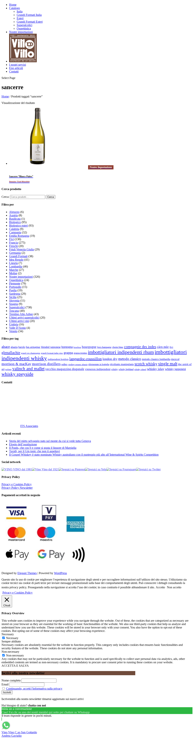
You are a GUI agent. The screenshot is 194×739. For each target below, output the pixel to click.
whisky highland (126, 369)
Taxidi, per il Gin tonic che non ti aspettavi (34, 451)
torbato (8, 369)
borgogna (67, 347)
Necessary (12, 638)
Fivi (11, 239)
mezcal (175, 359)
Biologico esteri (18, 225)
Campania (15, 232)
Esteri (20, 18)
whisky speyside (17, 374)
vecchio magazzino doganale (64, 369)
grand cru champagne (30, 353)
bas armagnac (33, 347)
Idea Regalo (16, 259)
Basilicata (15, 218)
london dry (109, 359)
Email (5, 684)
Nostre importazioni (21, 32)
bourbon (77, 347)
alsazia (14, 346)
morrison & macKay (16, 364)
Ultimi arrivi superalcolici (24, 317)
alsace (6, 347)
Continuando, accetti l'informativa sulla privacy (34, 688)
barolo (21, 346)
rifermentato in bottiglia (98, 364)
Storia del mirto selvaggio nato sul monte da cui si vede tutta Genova (50, 441)
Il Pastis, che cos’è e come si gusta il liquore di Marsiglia (42, 447)
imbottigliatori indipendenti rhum (121, 352)
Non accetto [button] (174, 587)
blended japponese (51, 346)
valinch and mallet (28, 368)
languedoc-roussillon (85, 359)
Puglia (13, 290)
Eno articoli (16, 68)
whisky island (140, 369)
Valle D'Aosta (17, 327)
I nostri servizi (17, 64)
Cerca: (5, 196)
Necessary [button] (8, 634)
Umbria (13, 324)
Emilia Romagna (19, 235)
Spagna (13, 304)
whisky (114, 369)
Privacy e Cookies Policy (17, 484)
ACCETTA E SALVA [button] (15, 665)
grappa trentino (80, 353)
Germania (15, 252)
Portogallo (15, 286)
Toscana (14, 310)
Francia (13, 242)
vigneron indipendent (97, 369)
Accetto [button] (160, 587)
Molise (13, 273)
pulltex (64, 364)
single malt (167, 363)
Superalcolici (24, 25)
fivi (171, 347)
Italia (20, 11)
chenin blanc (117, 347)
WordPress (60, 573)
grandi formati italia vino (52, 353)
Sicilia (12, 297)
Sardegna (14, 293)
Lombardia (15, 266)
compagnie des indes (140, 347)
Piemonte (14, 283)
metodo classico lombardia (156, 359)
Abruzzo (14, 212)
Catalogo (14, 8)
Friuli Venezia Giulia (21, 249)
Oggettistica (24, 28)
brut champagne (104, 347)
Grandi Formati (18, 256)
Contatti (14, 71)
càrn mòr (163, 347)
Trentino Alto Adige (21, 314)
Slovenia (14, 300)
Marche (13, 269)
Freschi (13, 246)
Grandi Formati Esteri (30, 21)
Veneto (13, 331)
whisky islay (155, 369)
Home (12, 4)
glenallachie (11, 352)
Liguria (13, 263)
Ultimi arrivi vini (19, 321)
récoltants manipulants (122, 364)
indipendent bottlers (58, 359)
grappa (68, 353)
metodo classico (129, 359)
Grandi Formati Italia (29, 14)
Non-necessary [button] (10, 651)
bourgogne (89, 347)
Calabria (14, 229)
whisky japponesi (175, 369)
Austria (13, 215)
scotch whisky (146, 364)
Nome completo (11, 680)
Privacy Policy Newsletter (17, 487)
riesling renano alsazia (78, 364)
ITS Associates (29, 426)
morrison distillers (46, 364)
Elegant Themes (27, 573)
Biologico (15, 222)
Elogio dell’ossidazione (23, 444)
